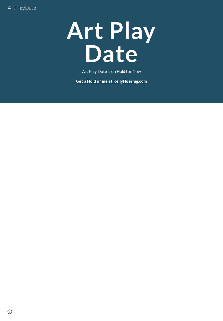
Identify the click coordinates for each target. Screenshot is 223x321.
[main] (111, 51)
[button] (10, 312)
